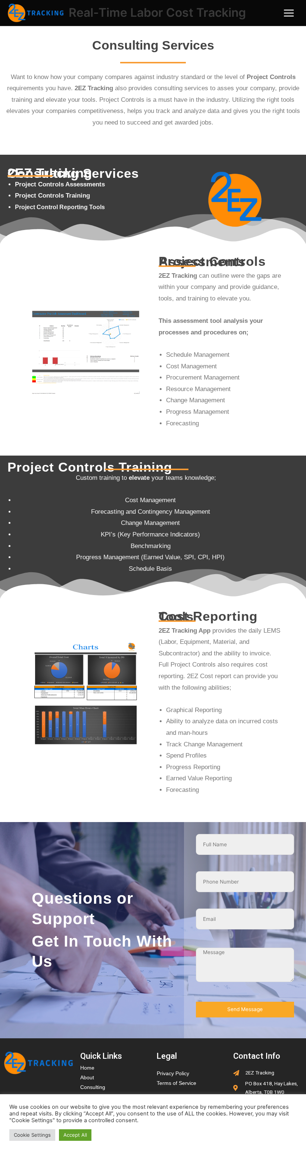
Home (87, 1068)
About (87, 1077)
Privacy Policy (173, 1073)
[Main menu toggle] (289, 13)
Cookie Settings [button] (32, 1135)
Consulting (92, 1087)
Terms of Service (176, 1083)
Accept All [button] (75, 1135)
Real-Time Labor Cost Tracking (157, 12)
